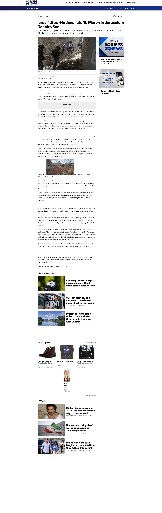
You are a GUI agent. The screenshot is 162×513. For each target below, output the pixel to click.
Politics (84, 3)
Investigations (112, 3)
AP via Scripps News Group (48, 77)
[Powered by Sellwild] (93, 395)
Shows (121, 3)
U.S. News (76, 3)
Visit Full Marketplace (90, 342)
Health (91, 3)
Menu (67, 3)
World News (100, 3)
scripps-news (32, 8)
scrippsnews (28, 8)
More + (133, 8)
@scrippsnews (37, 8)
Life (116, 8)
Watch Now (130, 3)
